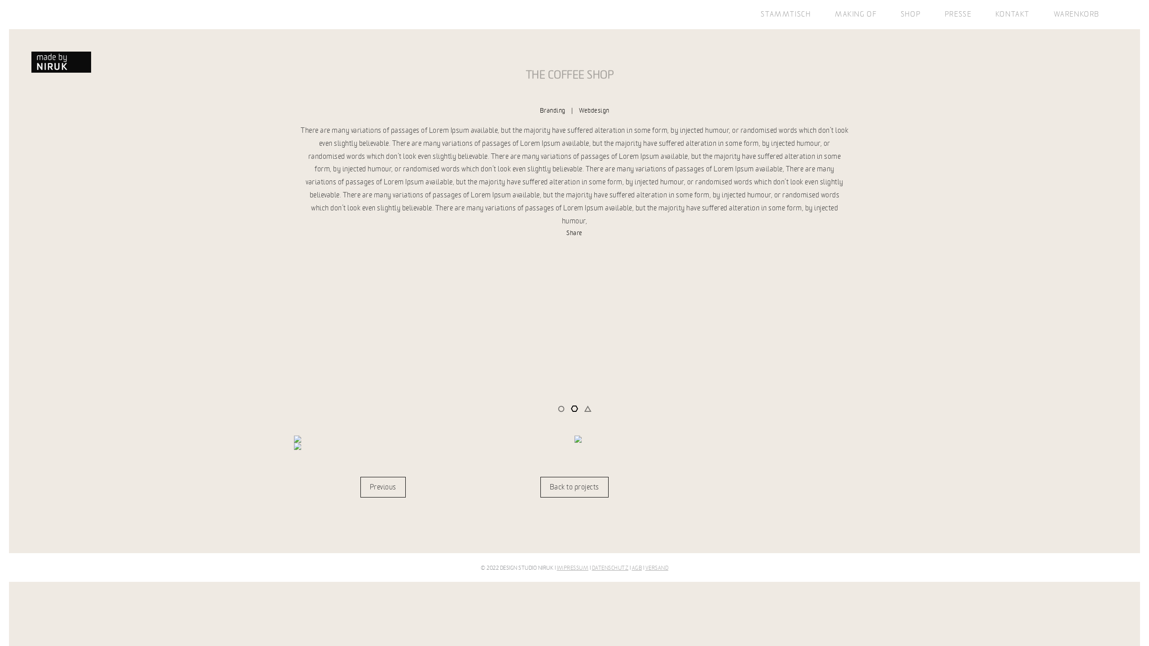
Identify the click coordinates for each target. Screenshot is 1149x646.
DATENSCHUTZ (610, 568)
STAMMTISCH (786, 14)
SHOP (911, 14)
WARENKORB (1077, 14)
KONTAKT (1013, 14)
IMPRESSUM (573, 568)
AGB (637, 568)
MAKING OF (856, 14)
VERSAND (657, 568)
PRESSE (958, 14)
